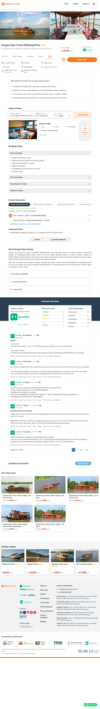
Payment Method (46, 607)
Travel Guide (44, 603)
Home (3, 9)
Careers (43, 594)
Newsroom (44, 590)
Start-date (43, 114)
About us (86, 4)
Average (45, 318)
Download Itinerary (59, 240)
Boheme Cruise (8, 564)
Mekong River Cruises (13, 9)
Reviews (41, 56)
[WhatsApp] (90, 704)
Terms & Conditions (44, 616)
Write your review (22, 324)
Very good (46, 315)
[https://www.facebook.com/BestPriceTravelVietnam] (21, 612)
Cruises (75, 4)
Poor (44, 322)
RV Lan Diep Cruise (84, 564)
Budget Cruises (52, 67)
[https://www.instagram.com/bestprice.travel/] (28, 612)
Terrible (45, 325)
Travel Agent (44, 598)
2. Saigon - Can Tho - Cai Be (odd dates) (22, 211)
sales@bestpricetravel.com (68, 589)
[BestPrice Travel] (10, 3)
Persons (60, 114)
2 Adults (60, 116)
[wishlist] (64, 59)
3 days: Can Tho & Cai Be (66, 204)
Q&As (50, 56)
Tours (66, 4)
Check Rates (83, 115)
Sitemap (43, 622)
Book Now (82, 59)
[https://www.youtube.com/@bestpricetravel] (35, 612)
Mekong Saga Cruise (60, 564)
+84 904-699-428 (65, 592)
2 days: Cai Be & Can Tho (19, 204)
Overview (5, 56)
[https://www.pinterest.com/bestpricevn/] (31, 612)
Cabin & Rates (17, 56)
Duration (17, 114)
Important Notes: (15, 229)
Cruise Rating (87, 47)
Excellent (46, 312)
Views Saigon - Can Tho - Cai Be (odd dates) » (25, 224)
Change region (25, 623)
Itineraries (30, 56)
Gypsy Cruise (32, 564)
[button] (2, 26)
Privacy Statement (46, 611)
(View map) (86, 598)
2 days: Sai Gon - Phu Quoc (42, 204)
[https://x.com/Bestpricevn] (24, 612)
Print (38, 240)
